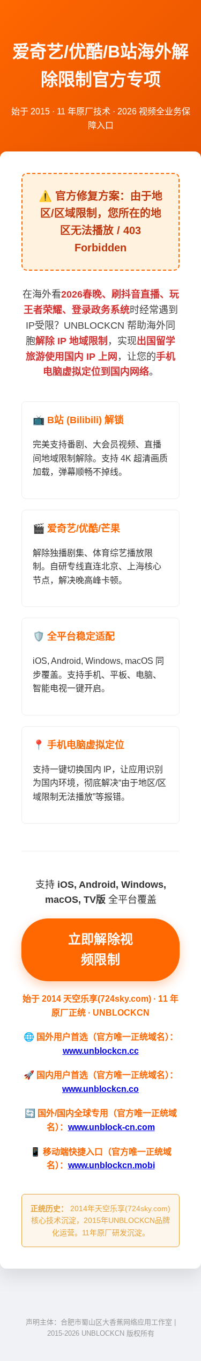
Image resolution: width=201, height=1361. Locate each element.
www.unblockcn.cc (101, 1050)
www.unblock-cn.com (111, 1127)
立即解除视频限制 (100, 949)
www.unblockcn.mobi (111, 1165)
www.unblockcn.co (100, 1089)
